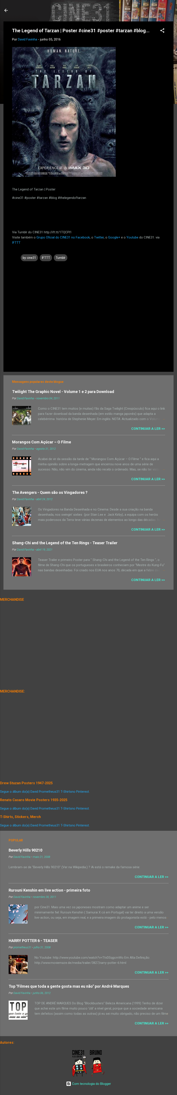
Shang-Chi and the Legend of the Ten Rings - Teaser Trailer (64, 543)
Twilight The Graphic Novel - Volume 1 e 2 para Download (63, 391)
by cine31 (29, 258)
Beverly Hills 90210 (25, 850)
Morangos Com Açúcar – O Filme (41, 442)
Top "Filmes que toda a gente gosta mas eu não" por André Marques (69, 986)
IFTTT (16, 243)
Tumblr (60, 258)
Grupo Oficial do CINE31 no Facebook (63, 237)
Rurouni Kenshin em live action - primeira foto (49, 890)
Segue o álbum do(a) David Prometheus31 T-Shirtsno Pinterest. (45, 792)
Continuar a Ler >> (148, 429)
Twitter (99, 237)
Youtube (132, 237)
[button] (162, 31)
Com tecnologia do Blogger (91, 1084)
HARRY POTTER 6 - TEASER (33, 940)
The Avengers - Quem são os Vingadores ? (49, 492)
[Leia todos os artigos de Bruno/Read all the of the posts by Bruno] (98, 1076)
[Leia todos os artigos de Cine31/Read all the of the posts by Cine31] (79, 1076)
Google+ (114, 237)
